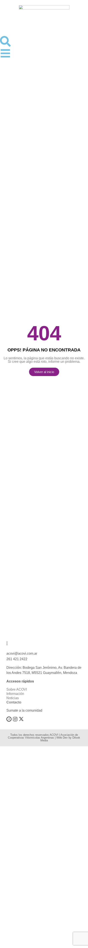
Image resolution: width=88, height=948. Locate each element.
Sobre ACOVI (16, 689)
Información (15, 694)
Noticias (12, 698)
